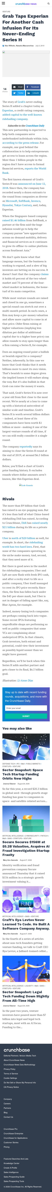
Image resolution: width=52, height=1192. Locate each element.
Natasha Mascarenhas (25, 45)
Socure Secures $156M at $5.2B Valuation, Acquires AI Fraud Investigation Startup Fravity (26, 848)
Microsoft (11, 201)
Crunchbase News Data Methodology (19, 1064)
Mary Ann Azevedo (10, 860)
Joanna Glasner (9, 783)
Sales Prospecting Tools (14, 1181)
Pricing (6, 1147)
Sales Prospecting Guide (14, 1176)
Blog (5, 1112)
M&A (23, 764)
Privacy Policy (9, 1069)
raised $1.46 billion (14, 220)
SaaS (9, 838)
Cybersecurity (32, 836)
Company (8, 1099)
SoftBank (24, 201)
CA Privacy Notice (11, 1087)
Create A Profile (10, 1167)
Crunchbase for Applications (15, 1138)
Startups (6, 766)
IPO (18, 764)
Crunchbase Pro (10, 1129)
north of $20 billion (23, 538)
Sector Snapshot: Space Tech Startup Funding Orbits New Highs (22, 774)
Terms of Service (11, 1073)
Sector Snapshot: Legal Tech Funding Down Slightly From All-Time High (25, 996)
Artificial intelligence (12, 836)
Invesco (35, 201)
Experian (7, 110)
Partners (7, 1108)
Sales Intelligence (11, 1172)
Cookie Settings (10, 1078)
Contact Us (8, 1117)
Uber (5, 538)
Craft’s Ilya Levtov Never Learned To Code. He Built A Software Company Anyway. (26, 924)
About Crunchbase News (14, 1060)
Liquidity (29, 986)
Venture (6, 12)
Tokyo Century (23, 205)
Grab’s (21, 102)
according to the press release (20, 142)
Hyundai (7, 205)
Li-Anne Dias (25, 680)
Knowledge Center (11, 1163)
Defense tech (8, 764)
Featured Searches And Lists (16, 1158)
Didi (24, 523)
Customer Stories (11, 1142)
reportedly (26, 446)
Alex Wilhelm (10, 45)
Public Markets (33, 764)
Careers (7, 1103)
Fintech (44, 836)
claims (45, 274)
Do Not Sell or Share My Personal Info (20, 1082)
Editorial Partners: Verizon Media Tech (20, 1055)
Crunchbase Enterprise (13, 1133)
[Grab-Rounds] (26, 485)
